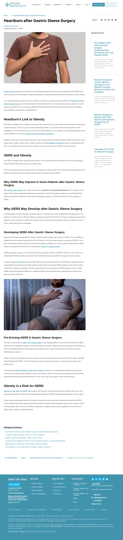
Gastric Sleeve (37, 483)
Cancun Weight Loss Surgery (81, 494)
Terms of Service (15, 509)
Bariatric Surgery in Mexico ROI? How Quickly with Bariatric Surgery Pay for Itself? (104, 119)
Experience (57, 4)
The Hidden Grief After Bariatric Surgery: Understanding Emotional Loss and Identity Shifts (103, 49)
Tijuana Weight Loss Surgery (81, 489)
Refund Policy (90, 509)
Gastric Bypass (37, 487)
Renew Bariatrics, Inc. (27, 516)
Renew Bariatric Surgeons (16, 531)
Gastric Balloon (37, 490)
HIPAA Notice (57, 509)
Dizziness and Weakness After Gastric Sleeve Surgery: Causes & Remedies (35, 441)
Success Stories (59, 487)
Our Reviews (58, 483)
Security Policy (73, 509)
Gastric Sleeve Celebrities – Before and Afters (23, 438)
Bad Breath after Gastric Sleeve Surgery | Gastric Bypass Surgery (31, 432)
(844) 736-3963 (17, 479)
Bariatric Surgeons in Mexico (80, 484)
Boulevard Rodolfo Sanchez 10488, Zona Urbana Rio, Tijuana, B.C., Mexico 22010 (17, 497)
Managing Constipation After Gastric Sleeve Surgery (26, 444)
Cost (86, 4)
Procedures (36, 4)
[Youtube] (107, 479)
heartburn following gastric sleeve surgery (28, 370)
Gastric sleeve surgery (12, 91)
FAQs (75, 498)
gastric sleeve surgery (15, 190)
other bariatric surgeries (53, 143)
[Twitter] (99, 479)
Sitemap (104, 509)
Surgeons (47, 4)
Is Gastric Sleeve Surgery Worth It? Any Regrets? (25, 435)
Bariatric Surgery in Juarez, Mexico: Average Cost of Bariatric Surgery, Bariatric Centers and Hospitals (104, 86)
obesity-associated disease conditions (40, 134)
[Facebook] (92, 479)
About (78, 4)
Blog (75, 502)
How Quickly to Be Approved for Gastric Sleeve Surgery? (28, 447)
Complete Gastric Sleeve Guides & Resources (28, 15)
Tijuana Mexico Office (16, 493)
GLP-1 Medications (39, 494)
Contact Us (58, 494)
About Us (57, 490)
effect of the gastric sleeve (32, 343)
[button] (101, 19)
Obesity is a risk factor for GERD (15, 391)
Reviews (68, 4)
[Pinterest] (103, 479)
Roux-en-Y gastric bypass (50, 246)
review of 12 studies (18, 262)
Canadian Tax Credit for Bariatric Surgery (104, 150)
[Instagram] (96, 479)
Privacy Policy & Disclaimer (37, 509)
